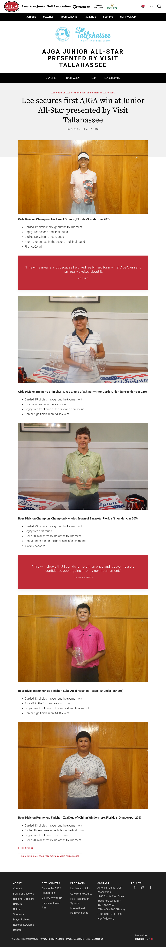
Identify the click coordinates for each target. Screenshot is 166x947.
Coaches (48, 17)
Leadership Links (80, 888)
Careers (17, 904)
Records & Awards (23, 924)
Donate (17, 929)
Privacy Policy (47, 939)
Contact (17, 888)
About (17, 883)
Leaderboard (112, 78)
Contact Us (97, 939)
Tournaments (69, 17)
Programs (77, 883)
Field (93, 78)
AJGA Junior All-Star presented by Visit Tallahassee (83, 93)
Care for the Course (81, 893)
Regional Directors (23, 898)
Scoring (108, 17)
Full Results (25, 848)
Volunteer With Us (52, 898)
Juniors (31, 17)
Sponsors (18, 914)
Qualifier (51, 78)
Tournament (73, 78)
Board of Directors (23, 893)
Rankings (90, 17)
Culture (17, 909)
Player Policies (21, 919)
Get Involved (128, 17)
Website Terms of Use (66, 939)
